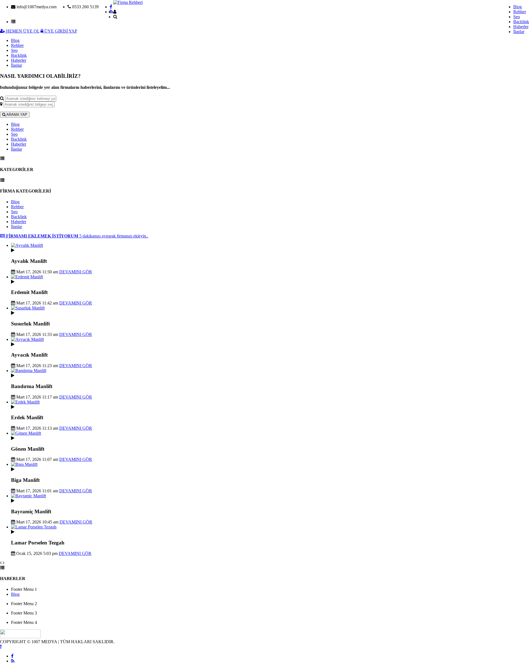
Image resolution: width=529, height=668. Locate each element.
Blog (517, 6)
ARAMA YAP (16, 115)
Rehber (519, 11)
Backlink (521, 21)
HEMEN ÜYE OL (22, 31)
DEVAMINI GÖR (75, 271)
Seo (516, 16)
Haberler (520, 26)
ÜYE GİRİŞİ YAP (60, 31)
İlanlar (518, 31)
